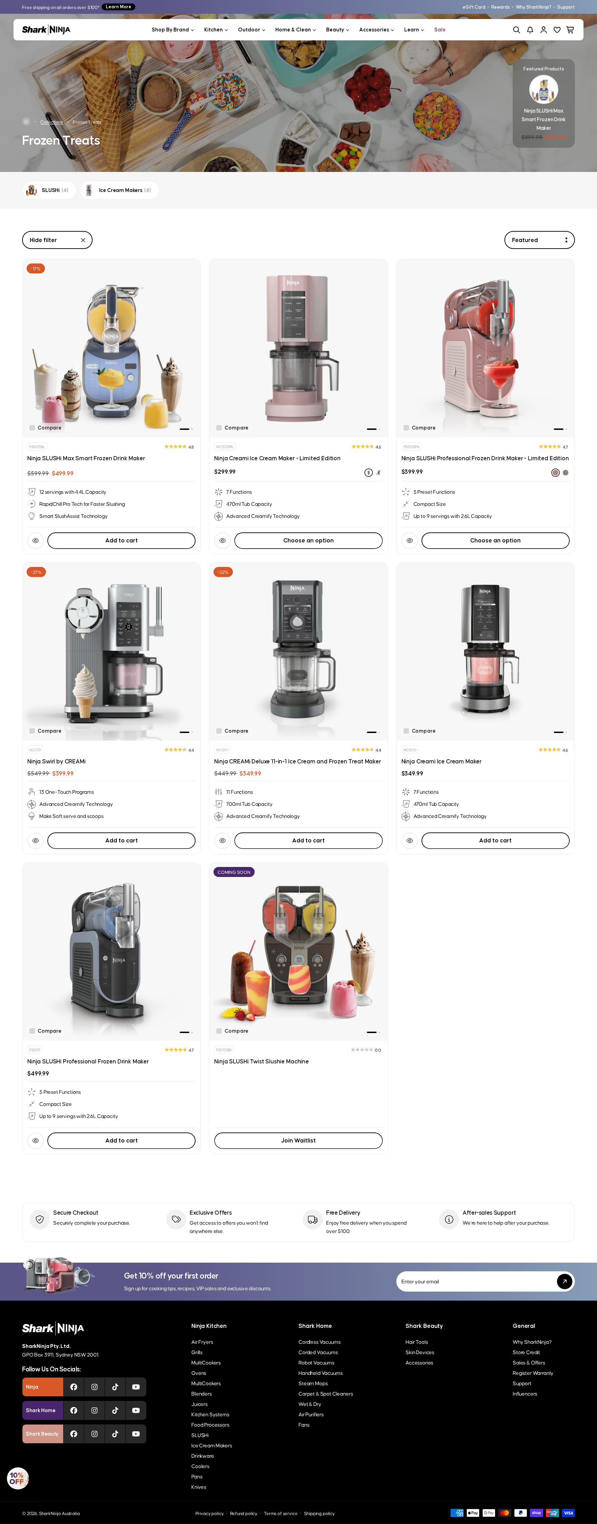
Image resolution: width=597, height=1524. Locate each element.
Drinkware (202, 1455)
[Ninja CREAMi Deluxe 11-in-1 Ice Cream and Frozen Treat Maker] (298, 652)
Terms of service (280, 1513)
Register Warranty (533, 1372)
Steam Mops (313, 1383)
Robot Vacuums (316, 1362)
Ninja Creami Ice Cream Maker (441, 761)
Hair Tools (417, 1341)
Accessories (419, 1362)
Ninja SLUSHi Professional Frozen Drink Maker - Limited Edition (485, 458)
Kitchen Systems (210, 1414)
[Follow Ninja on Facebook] (73, 1387)
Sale (440, 29)
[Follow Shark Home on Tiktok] (115, 1410)
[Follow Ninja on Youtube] (136, 1387)
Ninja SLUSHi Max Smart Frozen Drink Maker (86, 458)
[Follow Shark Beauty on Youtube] (136, 1434)
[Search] (516, 30)
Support (566, 7)
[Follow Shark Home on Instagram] (94, 1410)
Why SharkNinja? (534, 7)
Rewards (500, 7)
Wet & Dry (309, 1403)
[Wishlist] (557, 30)
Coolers (200, 1466)
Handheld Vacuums (320, 1372)
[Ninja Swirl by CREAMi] (111, 652)
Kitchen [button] (213, 29)
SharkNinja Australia (59, 1513)
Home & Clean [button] (293, 29)
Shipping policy (319, 1513)
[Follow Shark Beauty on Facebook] (73, 1434)
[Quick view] (35, 540)
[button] (18, 1478)
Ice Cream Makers (211, 1445)
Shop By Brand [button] (170, 29)
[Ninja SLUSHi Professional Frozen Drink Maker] (111, 952)
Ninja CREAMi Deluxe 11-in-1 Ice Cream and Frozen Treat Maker (297, 761)
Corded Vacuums (318, 1352)
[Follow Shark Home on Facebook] (73, 1410)
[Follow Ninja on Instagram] (94, 1387)
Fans (303, 1424)
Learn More (118, 6)
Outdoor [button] (249, 29)
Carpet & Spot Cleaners (325, 1393)
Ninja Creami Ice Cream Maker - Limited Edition (277, 458)
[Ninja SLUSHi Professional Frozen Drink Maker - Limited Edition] (486, 348)
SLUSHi (200, 1434)
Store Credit (526, 1352)
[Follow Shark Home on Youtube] (136, 1410)
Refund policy (243, 1513)
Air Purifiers (311, 1414)
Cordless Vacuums (319, 1341)
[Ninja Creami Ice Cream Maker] (486, 652)
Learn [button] (411, 29)
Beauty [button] (335, 29)
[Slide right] (191, 348)
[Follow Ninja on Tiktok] (115, 1387)
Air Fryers (202, 1341)
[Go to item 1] (184, 429)
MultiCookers (206, 1362)
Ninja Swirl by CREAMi (56, 761)
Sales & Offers (529, 1362)
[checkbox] (45, 428)
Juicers (199, 1403)
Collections (51, 122)
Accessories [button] (374, 29)
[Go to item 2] (192, 429)
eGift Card (474, 7)
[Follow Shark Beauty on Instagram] (94, 1434)
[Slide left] (32, 348)
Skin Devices (420, 1352)
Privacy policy (210, 1513)
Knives (198, 1486)
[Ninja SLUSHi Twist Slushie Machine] (298, 952)
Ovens (198, 1372)
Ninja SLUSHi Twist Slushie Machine (261, 1061)
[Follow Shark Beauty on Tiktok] (115, 1434)
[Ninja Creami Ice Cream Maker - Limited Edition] (298, 348)
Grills (196, 1352)
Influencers (525, 1393)
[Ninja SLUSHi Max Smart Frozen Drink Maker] (111, 348)
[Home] (26, 121)
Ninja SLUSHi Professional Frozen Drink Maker (88, 1061)
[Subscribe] (564, 1281)
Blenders (201, 1393)
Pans (196, 1476)
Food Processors (210, 1424)
